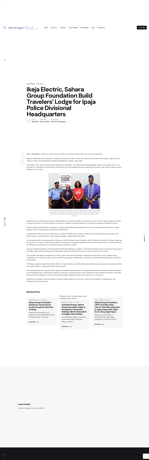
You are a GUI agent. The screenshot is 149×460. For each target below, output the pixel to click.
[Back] (4, 59)
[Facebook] (22, 154)
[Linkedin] (22, 160)
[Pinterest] (22, 163)
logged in (29, 408)
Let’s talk (142, 27)
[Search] (4, 455)
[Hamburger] (4, 27)
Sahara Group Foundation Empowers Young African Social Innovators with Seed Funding (41, 306)
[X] (22, 157)
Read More (32, 322)
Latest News (31, 84)
